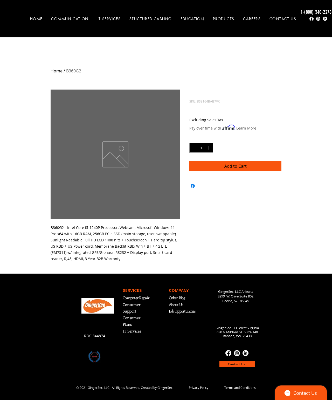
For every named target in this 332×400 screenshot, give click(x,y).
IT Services (132, 331)
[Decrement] (193, 147)
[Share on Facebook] (193, 186)
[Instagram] (318, 19)
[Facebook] (311, 19)
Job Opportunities (182, 311)
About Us (176, 304)
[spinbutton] (201, 147)
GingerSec (164, 387)
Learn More (246, 128)
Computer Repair (136, 297)
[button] (70, 19)
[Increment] (209, 147)
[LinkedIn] (325, 19)
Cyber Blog (177, 297)
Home (57, 71)
